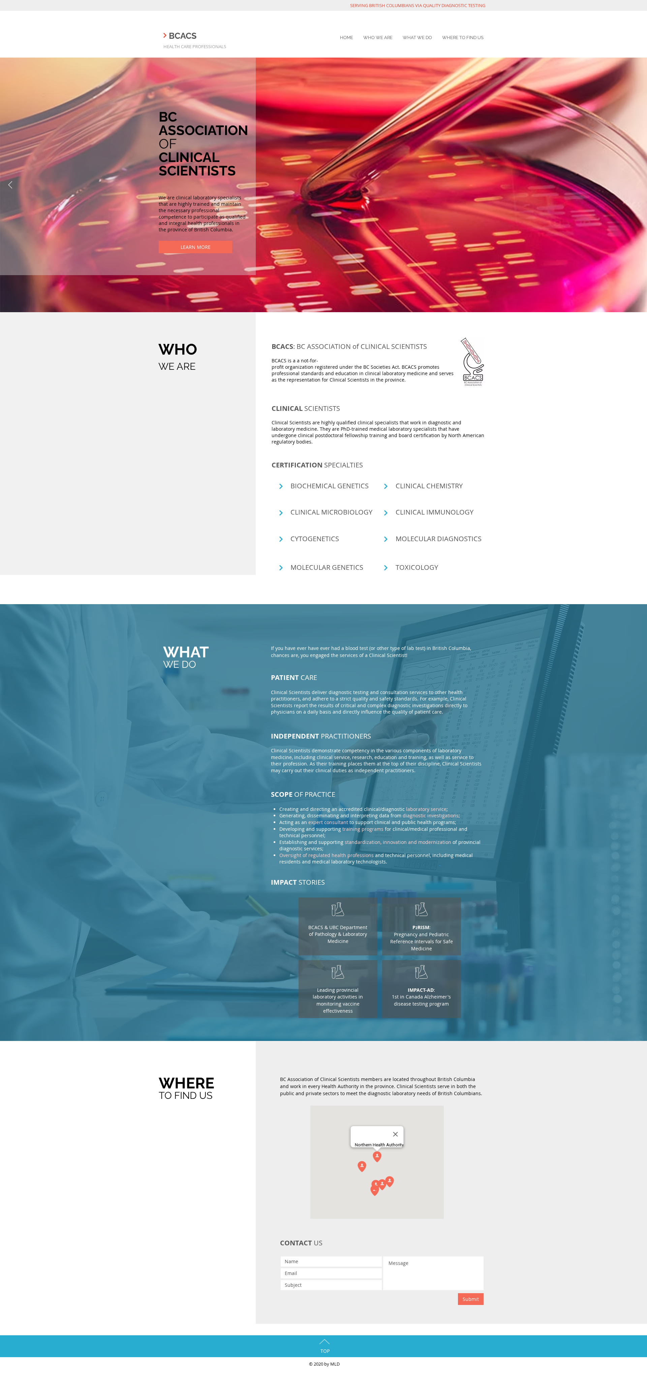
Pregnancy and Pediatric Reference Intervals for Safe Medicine (421, 941)
